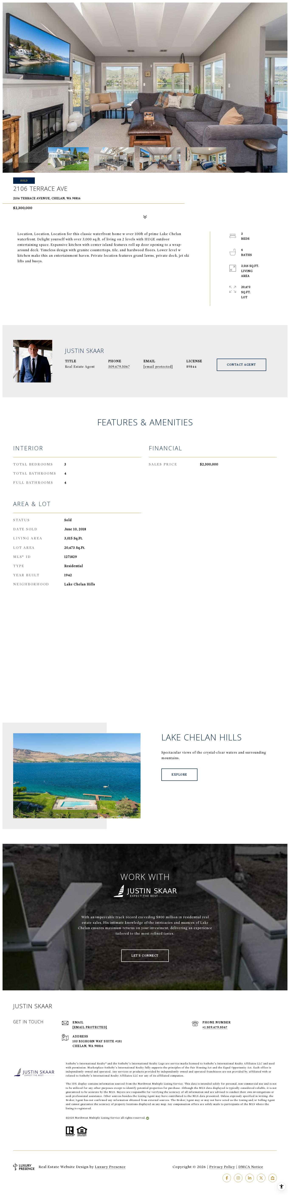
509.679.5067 (119, 367)
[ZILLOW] (272, 1178)
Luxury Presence (110, 1167)
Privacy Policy (222, 1167)
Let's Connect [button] (145, 955)
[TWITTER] (261, 1178)
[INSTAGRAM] (238, 1178)
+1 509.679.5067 (215, 1027)
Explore (179, 774)
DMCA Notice (250, 1167)
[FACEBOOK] (226, 1178)
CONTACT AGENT (241, 364)
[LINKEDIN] (249, 1178)
